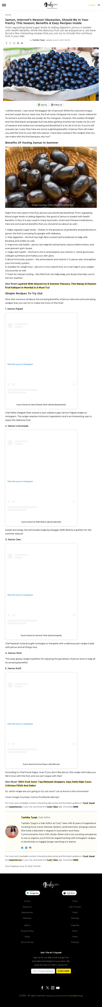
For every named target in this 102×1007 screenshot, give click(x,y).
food (85, 803)
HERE (75, 807)
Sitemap (75, 918)
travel (92, 803)
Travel (74, 912)
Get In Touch (75, 907)
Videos (27, 925)
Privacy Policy (27, 931)
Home (8, 15)
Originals (75, 925)
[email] (22, 43)
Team (74, 931)
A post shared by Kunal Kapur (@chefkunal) (41, 764)
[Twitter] (47, 988)
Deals (27, 936)
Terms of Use (27, 942)
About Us (27, 907)
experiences (15, 807)
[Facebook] (42, 988)
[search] (99, 5)
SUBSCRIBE (63, 971)
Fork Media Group (75, 996)
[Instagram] (52, 988)
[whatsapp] (14, 43)
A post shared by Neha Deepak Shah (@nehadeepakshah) (41, 405)
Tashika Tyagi (38, 40)
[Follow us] (58, 105)
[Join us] (43, 105)
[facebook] (6, 43)
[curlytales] (51, 887)
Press (75, 936)
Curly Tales (52, 807)
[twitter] (10, 43)
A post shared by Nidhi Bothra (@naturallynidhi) (41, 522)
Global (92, 5)
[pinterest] (18, 43)
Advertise (27, 918)
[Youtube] (57, 988)
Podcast (75, 942)
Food (74, 901)
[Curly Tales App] (32, 893)
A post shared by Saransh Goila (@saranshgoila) (41, 635)
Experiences (27, 912)
